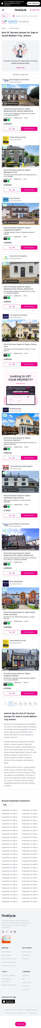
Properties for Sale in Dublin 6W (10, 837)
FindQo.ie (20, 9)
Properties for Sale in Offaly (10, 888)
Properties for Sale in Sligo (10, 891)
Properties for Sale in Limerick (10, 878)
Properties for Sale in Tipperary (30, 891)
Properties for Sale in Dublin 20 (30, 857)
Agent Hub (26, 955)
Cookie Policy (32, 1013)
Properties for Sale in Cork (30, 817)
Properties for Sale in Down (10, 824)
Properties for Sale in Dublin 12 (10, 847)
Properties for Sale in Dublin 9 (30, 840)
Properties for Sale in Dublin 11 (30, 844)
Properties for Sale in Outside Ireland (30, 901)
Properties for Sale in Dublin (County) (10, 864)
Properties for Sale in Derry (10, 820)
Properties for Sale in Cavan (30, 813)
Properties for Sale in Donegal (30, 820)
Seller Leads (26, 952)
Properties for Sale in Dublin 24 (30, 861)
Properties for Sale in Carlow (10, 813)
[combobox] (25, 16)
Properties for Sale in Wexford (30, 898)
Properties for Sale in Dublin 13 (30, 847)
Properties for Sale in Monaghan (30, 884)
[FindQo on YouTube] (15, 932)
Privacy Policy (21, 1013)
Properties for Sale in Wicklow (10, 901)
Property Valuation (8, 975)
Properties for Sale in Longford (30, 878)
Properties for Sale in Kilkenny (30, 871)
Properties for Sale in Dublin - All (30, 824)
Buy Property (6, 952)
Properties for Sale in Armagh (30, 810)
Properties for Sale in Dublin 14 (10, 851)
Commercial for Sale (9, 962)
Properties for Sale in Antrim (10, 810)
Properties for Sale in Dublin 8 (10, 840)
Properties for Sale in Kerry (30, 868)
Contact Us (26, 986)
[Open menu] (3, 10)
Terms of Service (9, 1013)
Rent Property (6, 955)
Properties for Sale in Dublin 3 (10, 830)
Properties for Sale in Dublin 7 (30, 837)
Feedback (26, 989)
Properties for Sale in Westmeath (10, 898)
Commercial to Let (8, 966)
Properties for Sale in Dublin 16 (10, 854)
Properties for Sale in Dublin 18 (10, 857)
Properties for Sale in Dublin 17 (30, 854)
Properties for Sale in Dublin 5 (10, 834)
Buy (4, 16)
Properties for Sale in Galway (10, 868)
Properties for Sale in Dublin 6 (30, 834)
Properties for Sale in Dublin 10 (10, 844)
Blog (23, 979)
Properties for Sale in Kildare (10, 871)
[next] (35, 704)
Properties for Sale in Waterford (30, 895)
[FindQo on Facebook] (3, 932)
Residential (13, 22)
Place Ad (20, 1024)
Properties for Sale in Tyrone (10, 895)
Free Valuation (33, 3)
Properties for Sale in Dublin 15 (30, 851)
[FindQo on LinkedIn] (11, 932)
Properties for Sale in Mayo (30, 881)
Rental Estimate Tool (9, 985)
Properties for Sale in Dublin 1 (10, 827)
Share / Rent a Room (9, 959)
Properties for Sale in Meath (10, 884)
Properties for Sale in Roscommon (30, 888)
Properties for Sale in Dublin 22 (10, 861)
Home (4, 28)
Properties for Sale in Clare (10, 817)
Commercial (24, 22)
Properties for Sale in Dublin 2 (30, 827)
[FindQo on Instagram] (7, 932)
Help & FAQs (26, 982)
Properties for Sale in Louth (10, 881)
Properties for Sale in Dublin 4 (30, 830)
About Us (25, 975)
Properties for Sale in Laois (10, 874)
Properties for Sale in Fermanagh (30, 864)
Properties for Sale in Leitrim (30, 874)
